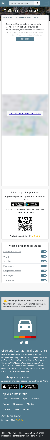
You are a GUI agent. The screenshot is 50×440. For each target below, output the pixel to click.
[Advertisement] (25, 69)
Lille (17, 409)
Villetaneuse (8, 280)
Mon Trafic (8, 17)
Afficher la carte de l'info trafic (25, 113)
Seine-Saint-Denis (23, 17)
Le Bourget (8, 275)
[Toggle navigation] (46, 3)
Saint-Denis (8, 261)
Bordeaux (7, 409)
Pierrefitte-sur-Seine (12, 251)
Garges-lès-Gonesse (12, 270)
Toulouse (35, 398)
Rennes (26, 409)
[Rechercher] (37, 3)
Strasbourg (18, 404)
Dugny (6, 256)
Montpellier (32, 404)
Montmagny (8, 266)
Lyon (25, 398)
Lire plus (25, 39)
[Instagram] (26, 342)
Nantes (6, 404)
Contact (39, 436)
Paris (5, 398)
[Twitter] (21, 342)
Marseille (15, 398)
